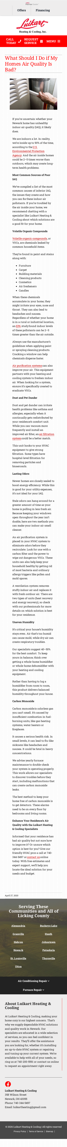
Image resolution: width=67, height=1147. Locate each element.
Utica (18, 966)
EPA (18, 326)
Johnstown (48, 942)
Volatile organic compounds (29, 238)
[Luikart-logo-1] (33, 19)
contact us (33, 857)
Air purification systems (27, 365)
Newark (18, 950)
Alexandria (18, 925)
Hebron (18, 942)
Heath (48, 934)
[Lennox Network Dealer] (33, 3)
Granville (18, 934)
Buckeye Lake (48, 925)
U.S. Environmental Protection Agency (28, 151)
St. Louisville (18, 958)
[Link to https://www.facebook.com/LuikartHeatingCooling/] (8, 1084)
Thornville (48, 958)
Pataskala (48, 950)
